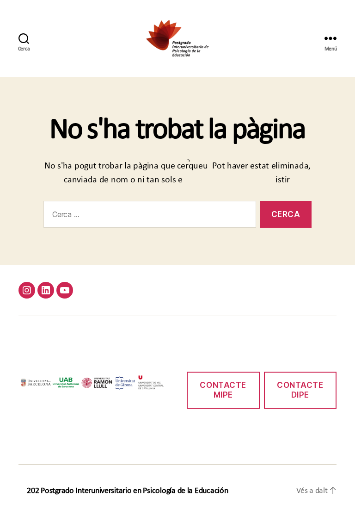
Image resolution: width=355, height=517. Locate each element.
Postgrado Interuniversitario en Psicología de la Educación (134, 490)
